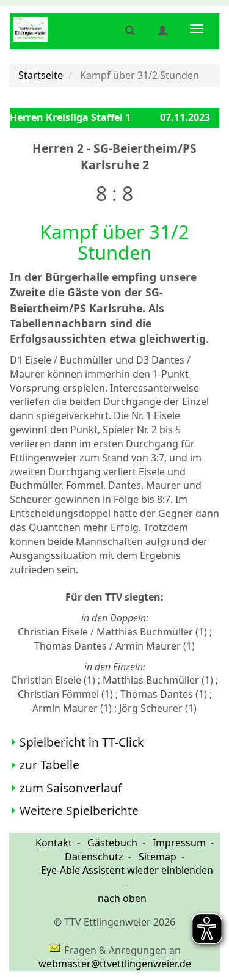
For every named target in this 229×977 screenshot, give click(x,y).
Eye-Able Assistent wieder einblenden (127, 870)
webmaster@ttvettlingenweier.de (114, 963)
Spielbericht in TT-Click (82, 742)
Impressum (179, 842)
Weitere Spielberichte (79, 810)
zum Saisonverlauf (71, 788)
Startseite (40, 75)
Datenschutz (94, 856)
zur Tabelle (49, 764)
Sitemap (157, 856)
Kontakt (53, 842)
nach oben (122, 898)
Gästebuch (112, 842)
